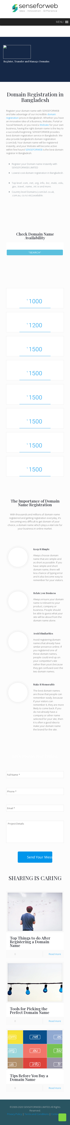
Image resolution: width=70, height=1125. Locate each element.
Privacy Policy (14, 1114)
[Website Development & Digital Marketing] (35, 7)
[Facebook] (27, 1119)
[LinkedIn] (43, 1119)
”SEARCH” (35, 252)
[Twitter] (33, 1119)
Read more (55, 954)
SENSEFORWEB (34, 149)
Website (44, 125)
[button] (59, 22)
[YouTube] (38, 1119)
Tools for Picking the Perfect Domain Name (29, 1010)
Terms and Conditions (36, 1114)
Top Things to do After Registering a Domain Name (30, 941)
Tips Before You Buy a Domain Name (29, 1077)
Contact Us (57, 1114)
